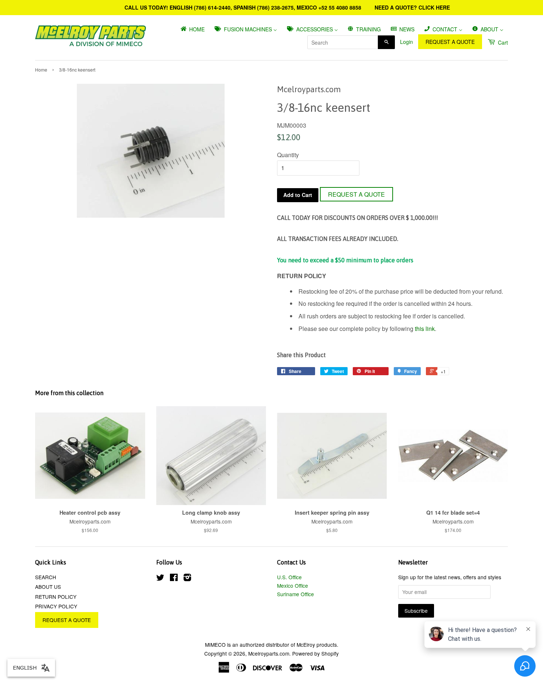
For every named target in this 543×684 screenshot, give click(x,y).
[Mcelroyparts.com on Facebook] (174, 578)
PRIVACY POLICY (56, 606)
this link (425, 328)
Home (41, 69)
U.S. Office (289, 577)
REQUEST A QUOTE (450, 41)
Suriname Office (295, 594)
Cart (502, 42)
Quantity (288, 155)
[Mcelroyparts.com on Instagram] (187, 578)
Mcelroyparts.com (268, 653)
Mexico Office (292, 585)
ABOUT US (48, 586)
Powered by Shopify (315, 653)
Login (406, 41)
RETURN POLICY (55, 596)
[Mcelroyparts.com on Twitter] (160, 578)
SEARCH (45, 577)
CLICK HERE (434, 7)
